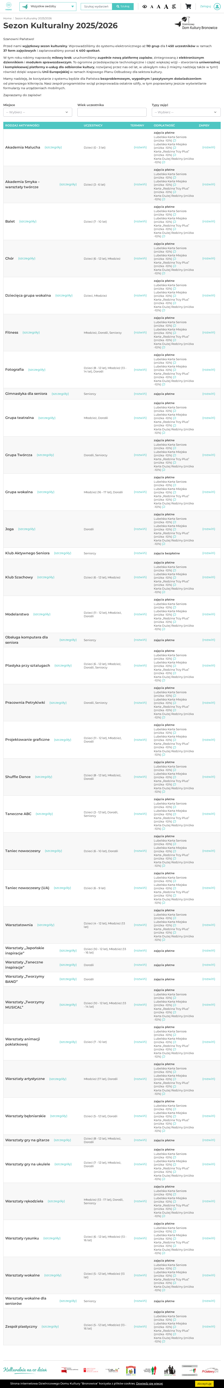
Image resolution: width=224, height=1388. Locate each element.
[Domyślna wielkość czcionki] (151, 6)
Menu (8, 9)
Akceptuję (204, 1383)
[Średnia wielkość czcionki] (158, 6)
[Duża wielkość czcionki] (166, 6)
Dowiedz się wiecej (149, 1383)
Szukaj (125, 6)
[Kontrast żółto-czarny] (144, 6)
